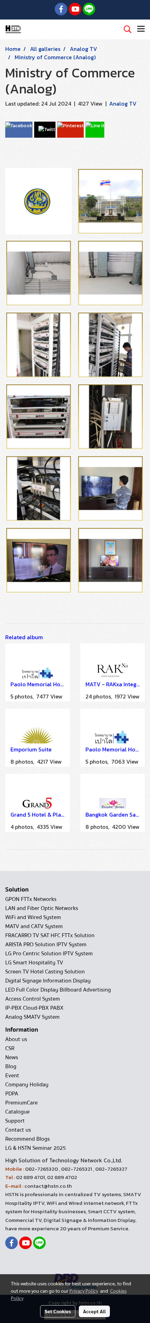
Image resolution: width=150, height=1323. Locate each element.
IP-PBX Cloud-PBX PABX (34, 1007)
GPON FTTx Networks (31, 899)
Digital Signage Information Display (48, 980)
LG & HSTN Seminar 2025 (35, 1148)
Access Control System (32, 998)
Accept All (94, 1311)
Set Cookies (58, 1311)
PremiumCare (21, 1102)
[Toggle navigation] (141, 29)
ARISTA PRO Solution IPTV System (46, 944)
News (11, 1057)
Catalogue (17, 1111)
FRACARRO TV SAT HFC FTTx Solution (50, 935)
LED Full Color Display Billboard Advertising (58, 989)
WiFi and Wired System (33, 917)
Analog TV (122, 103)
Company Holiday (26, 1084)
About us (16, 1039)
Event (12, 1075)
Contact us (18, 1129)
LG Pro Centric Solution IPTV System (49, 953)
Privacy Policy (83, 1290)
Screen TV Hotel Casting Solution (45, 971)
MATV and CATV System (34, 926)
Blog (10, 1066)
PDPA (11, 1093)
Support (15, 1120)
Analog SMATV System (32, 1017)
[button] (125, 29)
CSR (9, 1048)
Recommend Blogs (27, 1139)
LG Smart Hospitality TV (34, 962)
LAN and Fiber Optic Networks (41, 908)
